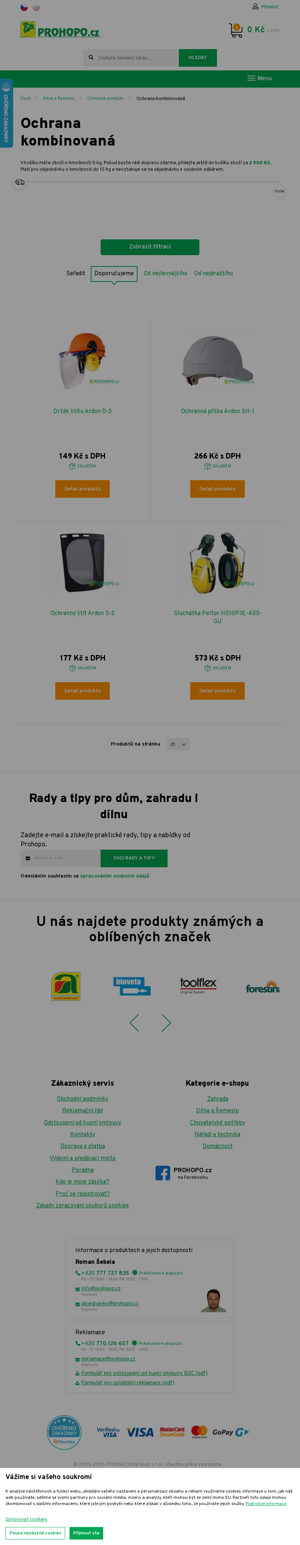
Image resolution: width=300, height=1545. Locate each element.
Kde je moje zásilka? (82, 1182)
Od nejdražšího (213, 273)
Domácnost (218, 1146)
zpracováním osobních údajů (114, 876)
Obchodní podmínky (82, 1099)
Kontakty (82, 1134)
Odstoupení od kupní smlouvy (82, 1123)
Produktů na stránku (135, 744)
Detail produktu (82, 489)
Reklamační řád (82, 1111)
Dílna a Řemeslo (59, 98)
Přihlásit (270, 7)
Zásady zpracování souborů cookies (82, 1206)
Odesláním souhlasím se (84, 876)
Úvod (25, 98)
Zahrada (217, 1099)
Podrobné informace (265, 1504)
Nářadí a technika (217, 1134)
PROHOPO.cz (193, 1174)
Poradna (83, 1170)
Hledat (198, 58)
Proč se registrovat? (83, 1194)
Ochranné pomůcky (105, 98)
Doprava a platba (82, 1146)
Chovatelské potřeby (217, 1123)
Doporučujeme (114, 273)
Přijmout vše (86, 1533)
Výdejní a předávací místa (82, 1158)
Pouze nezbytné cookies (35, 1533)
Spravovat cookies (26, 1519)
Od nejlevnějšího (165, 273)
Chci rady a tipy (134, 858)
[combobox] (131, 58)
